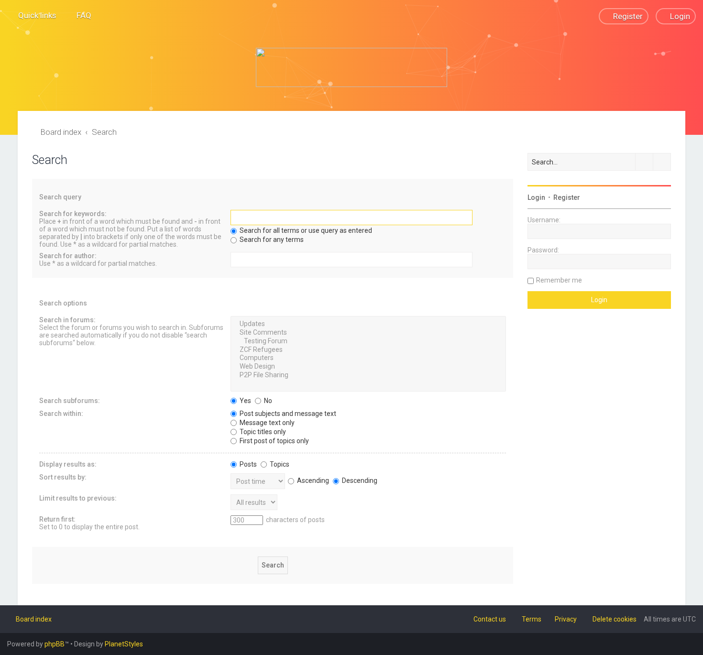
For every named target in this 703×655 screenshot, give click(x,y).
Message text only (266, 422)
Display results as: (68, 464)
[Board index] (351, 67)
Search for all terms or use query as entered (305, 230)
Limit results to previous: (78, 498)
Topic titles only (262, 432)
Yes (244, 400)
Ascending (312, 480)
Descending (359, 480)
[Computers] (368, 358)
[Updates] (368, 324)
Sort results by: (63, 477)
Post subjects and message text (287, 413)
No (267, 400)
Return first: (57, 519)
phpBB (54, 644)
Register (566, 197)
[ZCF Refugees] (368, 350)
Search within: (61, 413)
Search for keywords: (73, 214)
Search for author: (68, 256)
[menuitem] (80, 15)
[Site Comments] (368, 332)
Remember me (559, 280)
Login (536, 197)
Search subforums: (69, 400)
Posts (247, 464)
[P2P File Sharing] (368, 375)
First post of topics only (273, 441)
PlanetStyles (124, 644)
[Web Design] (368, 366)
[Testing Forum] (368, 341)
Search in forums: (67, 320)
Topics (278, 464)
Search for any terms (271, 239)
